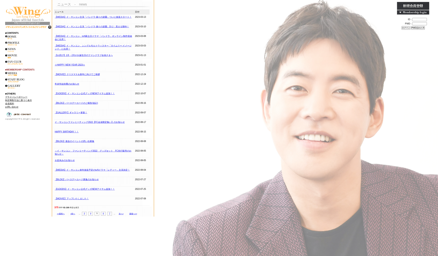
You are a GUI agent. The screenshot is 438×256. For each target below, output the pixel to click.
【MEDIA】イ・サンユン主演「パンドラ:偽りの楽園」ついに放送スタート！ (93, 17)
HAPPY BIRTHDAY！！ (67, 131)
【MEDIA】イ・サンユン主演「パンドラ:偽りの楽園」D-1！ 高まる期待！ (92, 26)
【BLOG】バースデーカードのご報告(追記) (76, 103)
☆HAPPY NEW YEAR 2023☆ (70, 64)
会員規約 (9, 103)
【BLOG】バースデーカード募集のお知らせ (77, 179)
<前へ (72, 214)
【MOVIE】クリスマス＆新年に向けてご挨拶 (77, 74)
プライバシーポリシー (16, 97)
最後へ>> (133, 214)
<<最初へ (61, 214)
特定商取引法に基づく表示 (18, 100)
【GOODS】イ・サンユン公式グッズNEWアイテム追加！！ (85, 93)
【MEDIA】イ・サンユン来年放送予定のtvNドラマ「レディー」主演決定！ (92, 170)
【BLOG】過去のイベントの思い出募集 (74, 141)
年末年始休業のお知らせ (67, 84)
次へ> (121, 214)
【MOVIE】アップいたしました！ (72, 198)
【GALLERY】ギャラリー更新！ (71, 112)
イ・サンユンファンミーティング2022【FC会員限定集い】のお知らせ (90, 122)
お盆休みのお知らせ (65, 160)
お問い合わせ (11, 107)
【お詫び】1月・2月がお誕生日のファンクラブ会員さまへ (84, 55)
